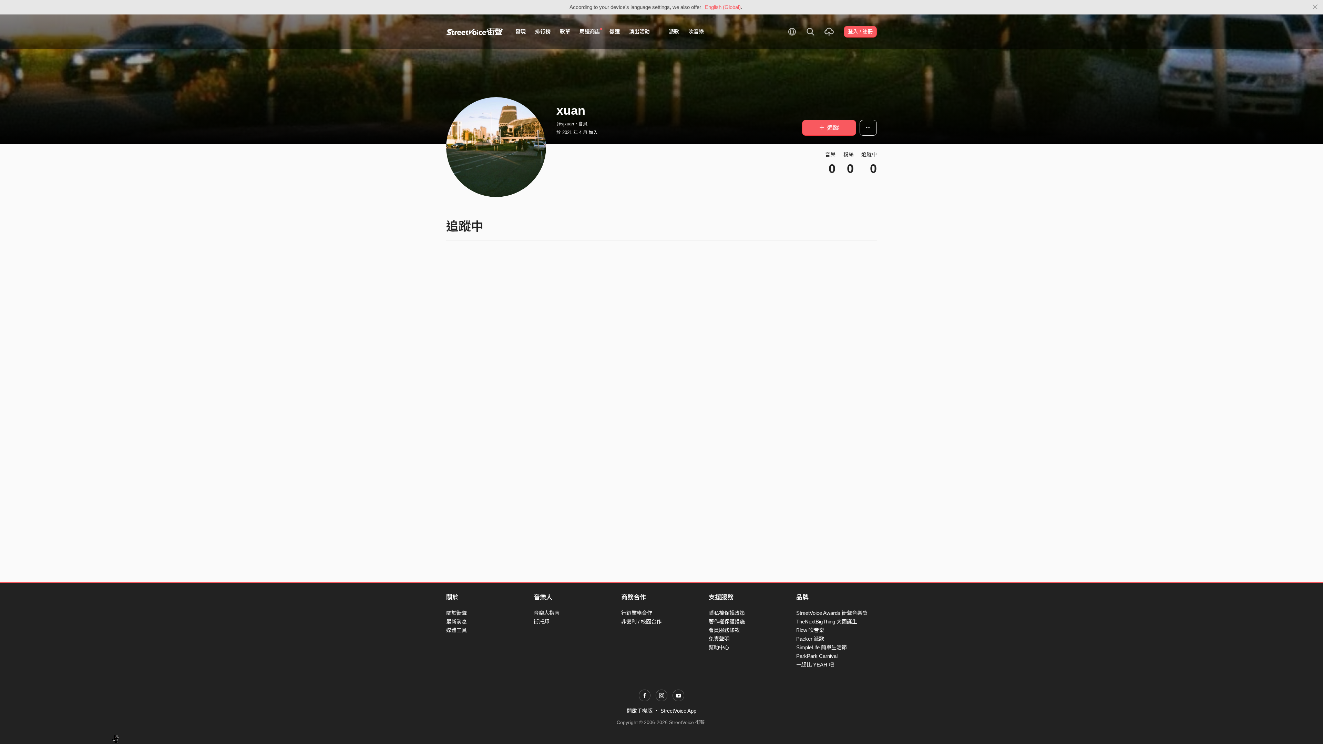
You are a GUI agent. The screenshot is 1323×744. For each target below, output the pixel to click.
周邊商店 (590, 31)
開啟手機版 (640, 711)
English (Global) (723, 7)
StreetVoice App (678, 711)
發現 (520, 31)
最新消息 (456, 621)
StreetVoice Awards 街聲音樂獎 (832, 613)
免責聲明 (719, 639)
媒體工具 (456, 630)
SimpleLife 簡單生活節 (821, 647)
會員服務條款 (724, 630)
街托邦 (541, 621)
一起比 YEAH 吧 (815, 665)
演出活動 (639, 31)
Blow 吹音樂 (810, 630)
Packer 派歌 (810, 639)
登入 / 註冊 (860, 31)
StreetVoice (474, 31)
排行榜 (543, 31)
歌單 (565, 31)
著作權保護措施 (727, 621)
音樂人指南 (547, 613)
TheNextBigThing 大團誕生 (826, 621)
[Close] (1315, 7)
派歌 (674, 31)
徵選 (614, 31)
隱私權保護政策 (727, 613)
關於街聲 (456, 613)
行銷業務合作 (636, 613)
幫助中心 (719, 647)
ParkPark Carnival (817, 656)
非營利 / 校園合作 (641, 621)
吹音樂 (696, 31)
